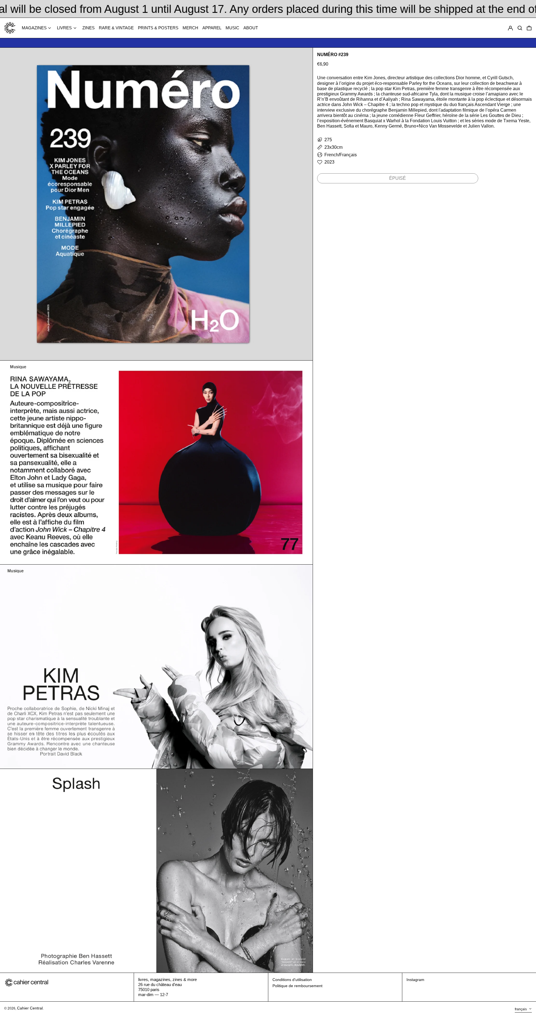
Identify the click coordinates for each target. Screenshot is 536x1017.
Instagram (415, 979)
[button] (529, 28)
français (521, 1009)
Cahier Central (30, 1008)
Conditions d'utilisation (292, 979)
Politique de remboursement (297, 986)
